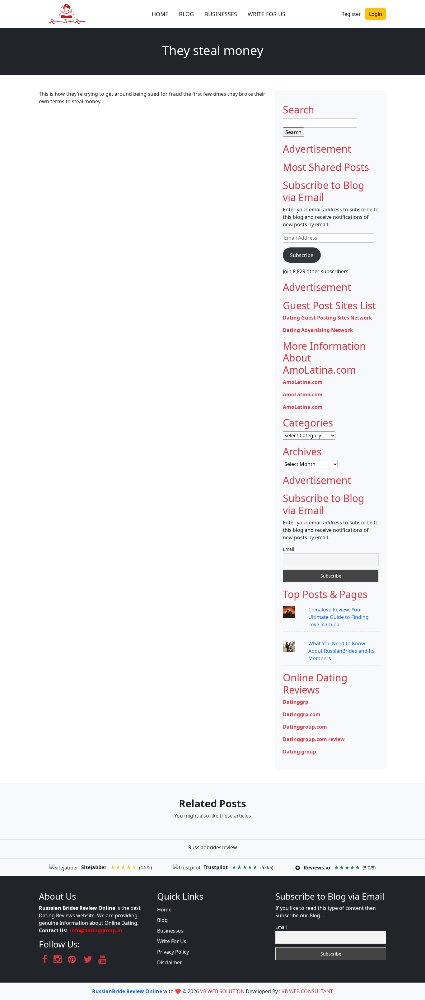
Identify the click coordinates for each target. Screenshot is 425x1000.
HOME (160, 14)
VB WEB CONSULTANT (307, 991)
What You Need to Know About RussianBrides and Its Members (341, 651)
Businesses (170, 930)
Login (375, 14)
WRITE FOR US (266, 14)
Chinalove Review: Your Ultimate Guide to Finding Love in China (338, 617)
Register (351, 14)
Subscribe (301, 255)
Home (164, 909)
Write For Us (171, 941)
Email (288, 549)
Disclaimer (169, 962)
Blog (162, 920)
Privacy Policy (173, 951)
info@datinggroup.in (96, 930)
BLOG (186, 14)
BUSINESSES (220, 14)
